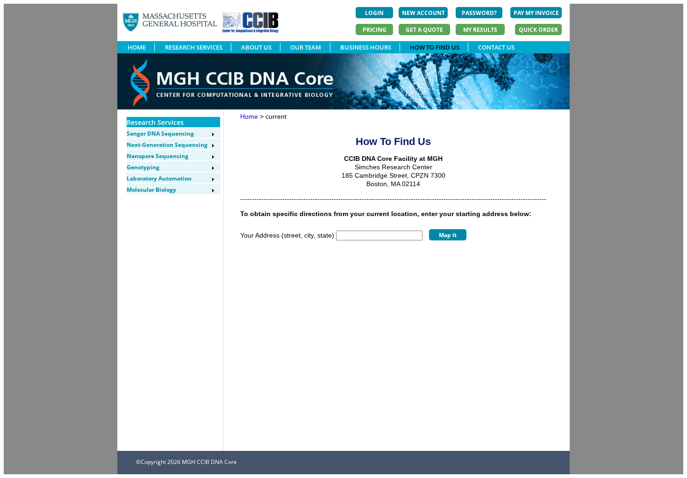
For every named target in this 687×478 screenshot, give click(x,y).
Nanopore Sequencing (157, 156)
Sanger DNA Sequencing (160, 134)
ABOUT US (256, 47)
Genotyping (143, 167)
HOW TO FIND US (434, 47)
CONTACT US (496, 47)
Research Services (155, 122)
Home (249, 116)
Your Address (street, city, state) (287, 235)
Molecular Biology (151, 190)
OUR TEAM (305, 47)
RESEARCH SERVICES (193, 47)
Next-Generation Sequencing (167, 145)
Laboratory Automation (159, 178)
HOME (137, 47)
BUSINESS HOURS (365, 47)
